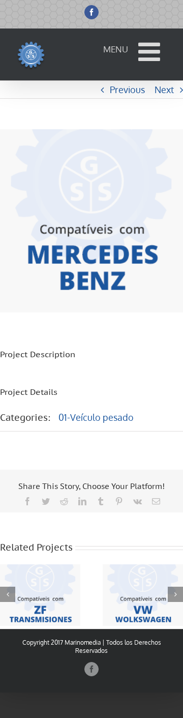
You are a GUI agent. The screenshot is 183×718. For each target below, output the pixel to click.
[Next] (175, 594)
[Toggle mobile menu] (151, 51)
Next (164, 89)
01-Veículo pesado (96, 417)
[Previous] (7, 594)
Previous (127, 89)
